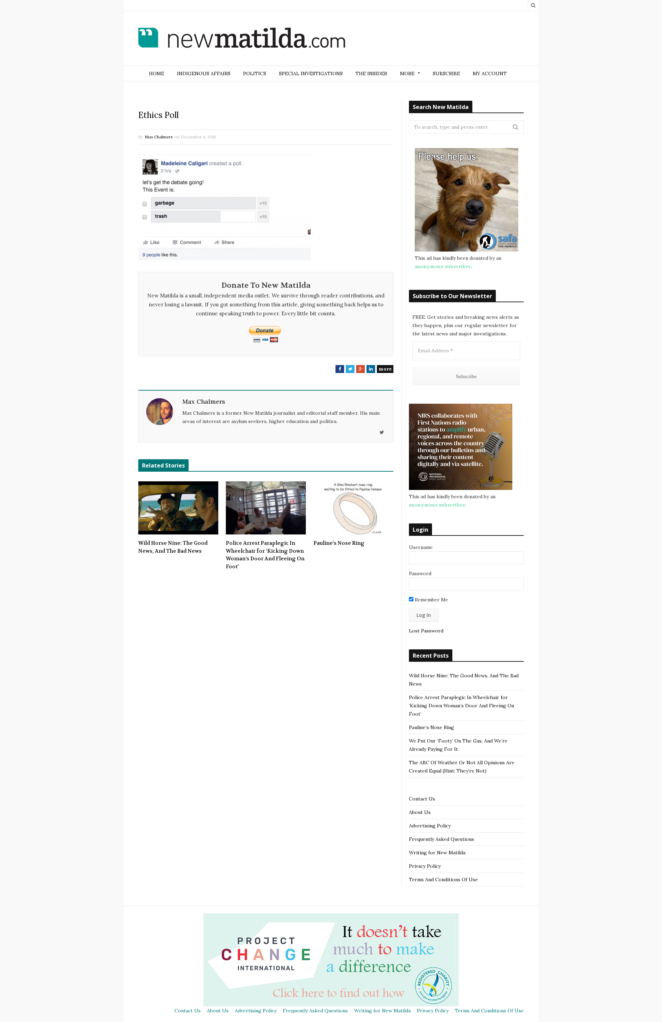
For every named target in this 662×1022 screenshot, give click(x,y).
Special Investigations (311, 73)
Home (156, 73)
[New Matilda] (241, 39)
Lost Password (426, 631)
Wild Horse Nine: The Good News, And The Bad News (173, 547)
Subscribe (446, 73)
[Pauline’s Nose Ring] (353, 507)
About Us (420, 812)
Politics (254, 73)
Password (420, 573)
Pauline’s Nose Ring (338, 543)
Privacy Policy (425, 866)
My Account (490, 73)
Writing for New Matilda (437, 852)
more (385, 369)
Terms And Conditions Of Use (443, 879)
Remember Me (430, 600)
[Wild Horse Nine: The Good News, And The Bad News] (178, 507)
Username (421, 547)
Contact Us (422, 799)
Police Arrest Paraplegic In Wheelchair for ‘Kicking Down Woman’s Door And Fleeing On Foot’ (265, 555)
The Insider (371, 73)
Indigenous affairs (203, 73)
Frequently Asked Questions (441, 839)
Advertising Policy (430, 826)
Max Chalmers (159, 136)
